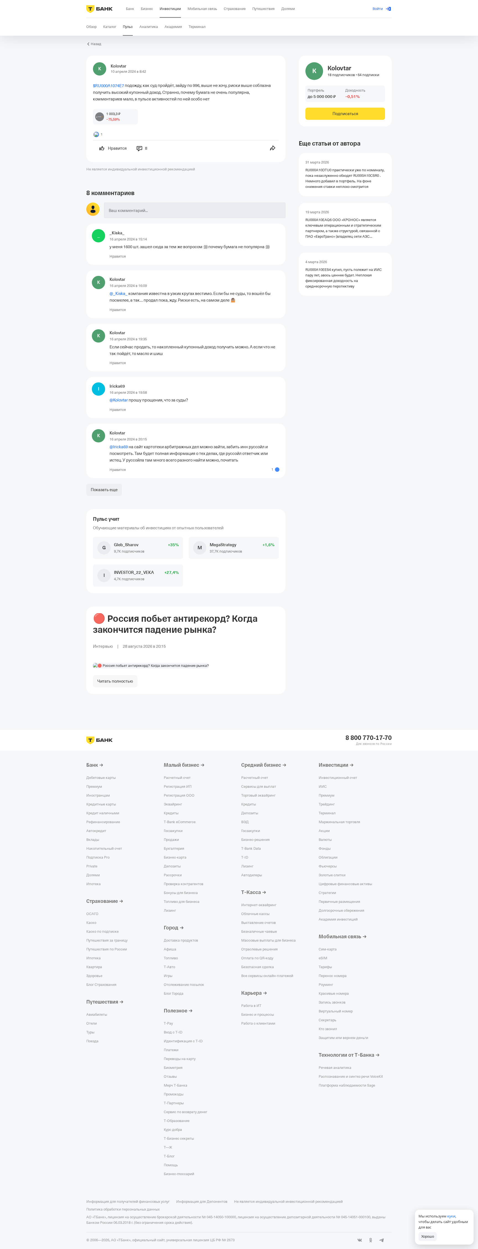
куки (451, 1216)
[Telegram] (381, 1240)
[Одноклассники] (370, 1240)
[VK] (359, 1240)
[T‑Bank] (99, 9)
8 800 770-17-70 (368, 738)
